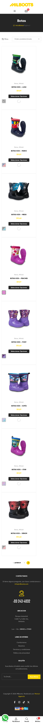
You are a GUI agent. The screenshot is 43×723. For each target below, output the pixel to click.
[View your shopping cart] (26, 11)
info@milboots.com (21, 584)
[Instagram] (19, 702)
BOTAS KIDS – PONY (18, 342)
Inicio (17, 25)
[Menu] (18, 11)
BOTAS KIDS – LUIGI (19, 87)
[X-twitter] (28, 702)
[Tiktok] (24, 702)
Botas (21, 25)
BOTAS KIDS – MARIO (19, 151)
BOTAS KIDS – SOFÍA (19, 406)
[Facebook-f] (15, 702)
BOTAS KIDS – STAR (19, 469)
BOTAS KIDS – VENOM (19, 533)
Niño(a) (21, 83)
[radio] (4, 101)
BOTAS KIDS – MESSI (18, 215)
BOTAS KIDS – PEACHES (19, 278)
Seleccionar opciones (19, 96)
